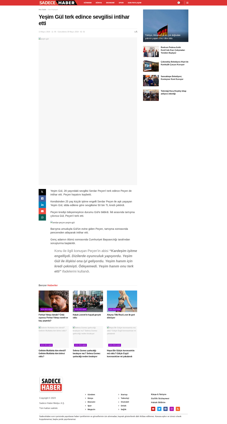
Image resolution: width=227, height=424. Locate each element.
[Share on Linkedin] (42, 205)
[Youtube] (153, 409)
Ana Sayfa (42, 10)
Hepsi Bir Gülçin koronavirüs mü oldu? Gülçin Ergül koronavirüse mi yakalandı (121, 353)
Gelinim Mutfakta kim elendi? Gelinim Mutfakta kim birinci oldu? (52, 353)
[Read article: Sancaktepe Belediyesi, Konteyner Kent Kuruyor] (151, 80)
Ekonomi (110, 3)
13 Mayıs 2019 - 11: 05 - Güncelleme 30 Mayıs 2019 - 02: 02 (62, 32)
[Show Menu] (187, 3)
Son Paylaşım (134, 3)
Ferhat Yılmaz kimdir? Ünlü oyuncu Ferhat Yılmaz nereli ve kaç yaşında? (53, 318)
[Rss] (178, 409)
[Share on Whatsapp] (42, 217)
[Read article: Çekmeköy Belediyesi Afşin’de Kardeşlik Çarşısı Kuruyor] (151, 66)
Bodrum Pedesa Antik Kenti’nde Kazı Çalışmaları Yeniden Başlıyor (173, 50)
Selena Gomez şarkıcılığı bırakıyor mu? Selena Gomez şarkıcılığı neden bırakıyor (86, 353)
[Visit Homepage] (58, 2)
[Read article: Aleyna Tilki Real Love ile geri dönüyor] (122, 301)
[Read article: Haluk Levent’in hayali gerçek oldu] (88, 301)
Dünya (99, 3)
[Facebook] (165, 409)
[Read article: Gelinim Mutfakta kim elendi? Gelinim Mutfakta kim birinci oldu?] (54, 337)
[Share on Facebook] (42, 198)
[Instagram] (172, 409)
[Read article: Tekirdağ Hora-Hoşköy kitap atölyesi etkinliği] (151, 95)
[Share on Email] (42, 211)
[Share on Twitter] (42, 192)
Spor (121, 3)
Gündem (88, 3)
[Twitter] (159, 409)
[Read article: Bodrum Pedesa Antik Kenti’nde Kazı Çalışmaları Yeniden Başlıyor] (151, 51)
